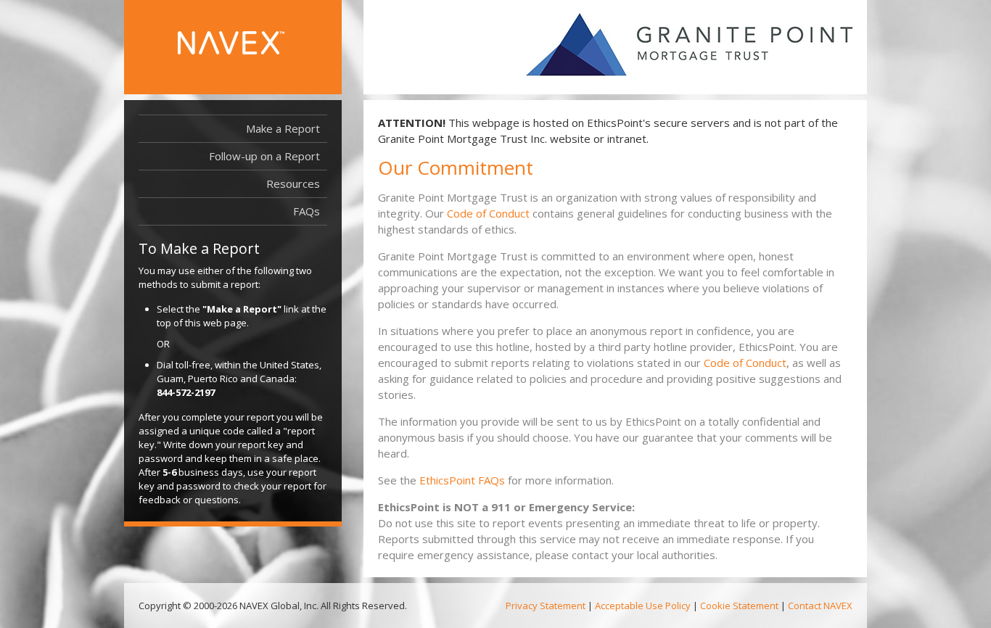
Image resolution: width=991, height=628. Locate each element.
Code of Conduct (488, 213)
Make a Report (283, 128)
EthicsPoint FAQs (462, 480)
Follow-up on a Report (264, 156)
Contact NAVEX (820, 605)
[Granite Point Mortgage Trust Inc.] (689, 45)
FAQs (306, 211)
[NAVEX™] (254, 50)
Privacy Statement (545, 605)
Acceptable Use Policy (643, 605)
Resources (296, 186)
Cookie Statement (739, 605)
